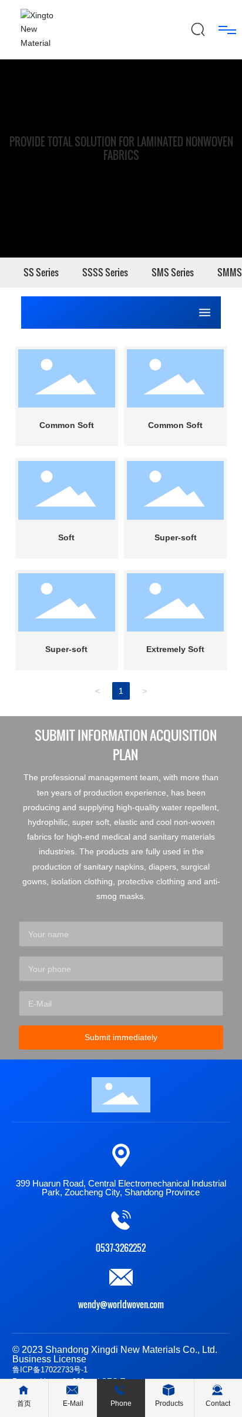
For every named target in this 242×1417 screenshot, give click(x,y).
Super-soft (175, 537)
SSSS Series (105, 272)
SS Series (41, 272)
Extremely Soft (175, 649)
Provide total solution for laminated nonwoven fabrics (121, 148)
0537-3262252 (121, 1247)
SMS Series (173, 272)
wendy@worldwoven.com (121, 1304)
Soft (66, 537)
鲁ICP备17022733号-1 (50, 1369)
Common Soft (66, 425)
